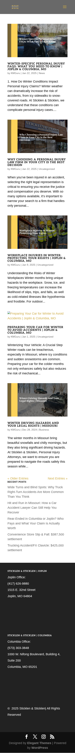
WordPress (39, 748)
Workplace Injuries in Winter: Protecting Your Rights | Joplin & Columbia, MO (37, 258)
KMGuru (15, 73)
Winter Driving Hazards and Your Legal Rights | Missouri (33, 424)
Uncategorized (47, 169)
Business (44, 429)
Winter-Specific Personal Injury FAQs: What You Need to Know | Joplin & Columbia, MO (36, 66)
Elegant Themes (39, 743)
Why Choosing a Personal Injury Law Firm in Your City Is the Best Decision (37, 162)
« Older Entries (18, 478)
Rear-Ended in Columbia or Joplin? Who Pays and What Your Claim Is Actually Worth (36, 523)
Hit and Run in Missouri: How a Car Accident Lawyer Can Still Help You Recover (32, 507)
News (42, 73)
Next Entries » (58, 478)
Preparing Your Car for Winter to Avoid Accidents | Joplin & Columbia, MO (35, 330)
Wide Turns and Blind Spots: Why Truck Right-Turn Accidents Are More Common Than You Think (36, 491)
